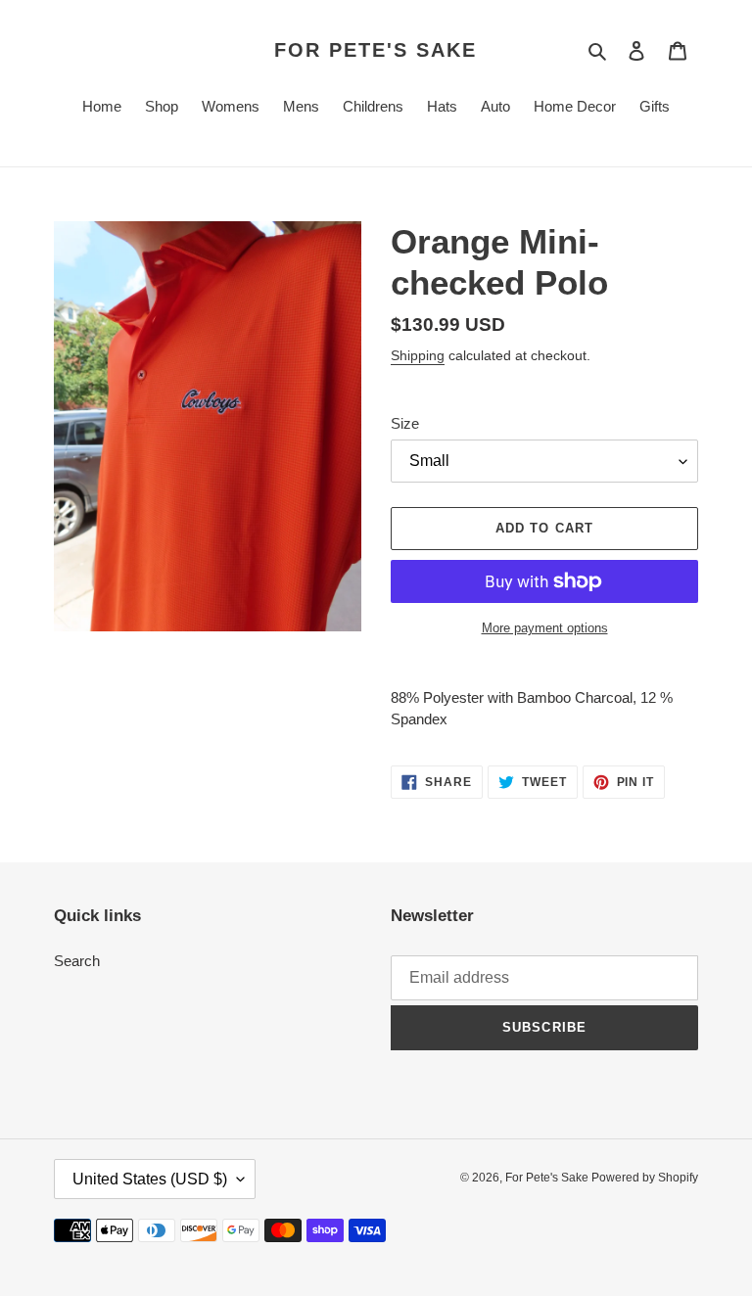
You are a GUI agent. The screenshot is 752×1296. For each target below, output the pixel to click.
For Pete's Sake (375, 50)
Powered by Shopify (644, 1177)
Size (405, 423)
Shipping (418, 355)
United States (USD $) (149, 1179)
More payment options (545, 628)
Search (77, 960)
